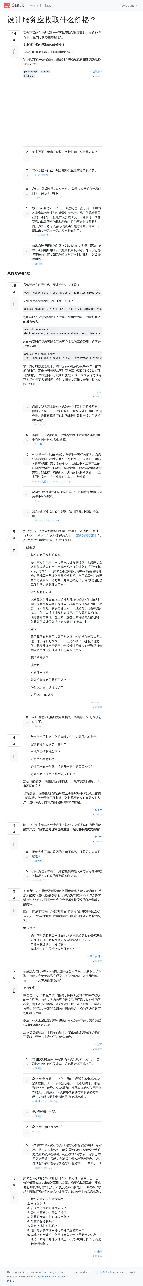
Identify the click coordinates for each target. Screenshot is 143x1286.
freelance (29, 76)
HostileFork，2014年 (46, 1167)
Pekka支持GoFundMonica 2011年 (53, 481)
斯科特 (38, 263)
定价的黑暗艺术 (86, 535)
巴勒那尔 (97, 71)
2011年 (38, 444)
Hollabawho (96, 702)
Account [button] (128, 5)
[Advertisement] (62, 110)
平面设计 (36, 5)
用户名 (98, 836)
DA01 (99, 391)
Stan (37, 501)
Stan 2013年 (42, 175)
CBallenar (40, 424)
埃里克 (98, 809)
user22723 (41, 880)
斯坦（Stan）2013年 (46, 1101)
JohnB (38, 197)
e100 (37, 156)
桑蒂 (99, 1251)
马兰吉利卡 (96, 956)
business (45, 71)
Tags (48, 5)
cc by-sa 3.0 (100, 1272)
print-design (30, 71)
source (98, 76)
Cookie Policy (43, 1276)
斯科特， (40, 1068)
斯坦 (99, 1044)
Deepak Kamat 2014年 (47, 520)
